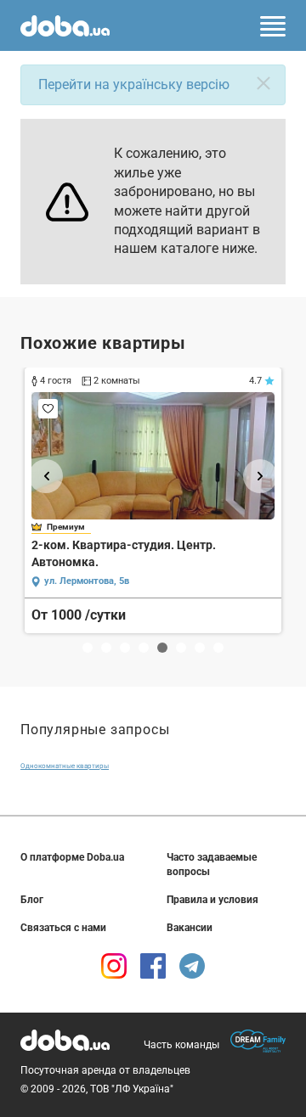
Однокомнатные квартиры (64, 766)
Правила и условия (212, 900)
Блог (31, 900)
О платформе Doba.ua (72, 857)
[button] (46, 476)
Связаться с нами (63, 928)
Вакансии (189, 928)
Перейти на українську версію (134, 84)
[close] (263, 83)
